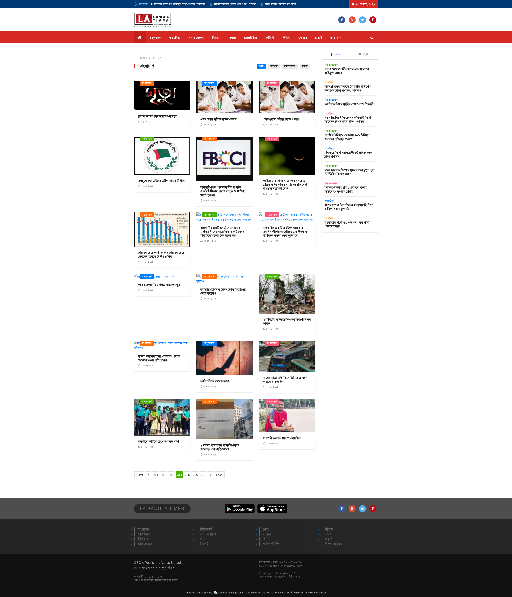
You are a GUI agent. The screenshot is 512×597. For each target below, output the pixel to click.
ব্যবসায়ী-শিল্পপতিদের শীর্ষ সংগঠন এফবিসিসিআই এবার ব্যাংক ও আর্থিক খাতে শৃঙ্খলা (222, 191)
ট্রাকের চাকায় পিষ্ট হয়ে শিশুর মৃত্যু (157, 116)
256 (195, 474)
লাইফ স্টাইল (271, 544)
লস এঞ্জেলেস (196, 38)
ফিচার (329, 529)
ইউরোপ (143, 539)
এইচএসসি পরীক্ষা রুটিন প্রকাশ (218, 119)
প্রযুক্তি (329, 539)
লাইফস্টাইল (289, 66)
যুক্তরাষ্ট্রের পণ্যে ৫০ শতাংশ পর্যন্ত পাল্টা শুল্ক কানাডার (347, 224)
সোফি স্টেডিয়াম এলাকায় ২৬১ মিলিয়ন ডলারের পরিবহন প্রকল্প (347, 137)
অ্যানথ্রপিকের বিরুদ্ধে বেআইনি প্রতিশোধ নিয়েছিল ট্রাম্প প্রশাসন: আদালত (154, 4)
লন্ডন (204, 539)
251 (155, 474)
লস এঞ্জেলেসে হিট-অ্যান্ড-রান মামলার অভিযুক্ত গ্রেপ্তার (347, 71)
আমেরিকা (175, 38)
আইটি (304, 66)
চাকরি (318, 38)
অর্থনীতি (270, 38)
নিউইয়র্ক (206, 529)
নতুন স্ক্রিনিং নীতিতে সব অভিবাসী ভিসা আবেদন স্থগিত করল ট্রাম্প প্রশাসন (289, 4)
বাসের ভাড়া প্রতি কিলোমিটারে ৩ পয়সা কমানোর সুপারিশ (285, 380)
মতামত (302, 38)
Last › (219, 474)
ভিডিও (286, 38)
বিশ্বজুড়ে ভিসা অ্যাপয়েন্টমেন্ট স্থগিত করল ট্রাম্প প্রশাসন (348, 155)
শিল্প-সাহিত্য (333, 544)
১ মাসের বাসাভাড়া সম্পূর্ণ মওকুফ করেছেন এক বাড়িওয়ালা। (219, 447)
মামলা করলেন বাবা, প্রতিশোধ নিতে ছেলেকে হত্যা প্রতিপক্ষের (159, 358)
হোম (144, 58)
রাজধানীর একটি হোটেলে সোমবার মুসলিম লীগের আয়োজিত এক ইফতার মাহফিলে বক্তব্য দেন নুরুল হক (222, 232)
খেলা (233, 38)
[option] (217, 4)
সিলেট (204, 544)
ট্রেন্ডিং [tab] (365, 54)
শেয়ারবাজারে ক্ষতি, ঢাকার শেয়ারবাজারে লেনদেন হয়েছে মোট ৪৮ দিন (161, 255)
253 (171, 474)
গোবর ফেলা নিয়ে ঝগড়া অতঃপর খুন (159, 285)
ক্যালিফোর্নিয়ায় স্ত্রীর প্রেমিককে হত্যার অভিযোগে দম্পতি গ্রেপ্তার (346, 189)
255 (187, 474)
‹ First (139, 474)
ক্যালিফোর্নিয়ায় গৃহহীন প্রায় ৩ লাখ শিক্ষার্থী (221, 4)
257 (203, 474)
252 (163, 474)
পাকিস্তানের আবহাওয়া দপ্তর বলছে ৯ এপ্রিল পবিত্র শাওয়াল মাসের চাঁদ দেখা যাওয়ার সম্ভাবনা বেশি (285, 185)
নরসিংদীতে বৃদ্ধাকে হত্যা (214, 381)
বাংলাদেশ (155, 38)
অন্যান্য (334, 38)
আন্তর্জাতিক (250, 38)
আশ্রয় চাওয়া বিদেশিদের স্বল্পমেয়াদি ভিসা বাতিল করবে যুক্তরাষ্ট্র (349, 207)
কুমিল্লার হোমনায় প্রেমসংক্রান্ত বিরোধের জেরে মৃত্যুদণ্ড (223, 291)
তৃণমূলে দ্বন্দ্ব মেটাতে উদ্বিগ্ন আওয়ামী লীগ (161, 181)
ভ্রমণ (328, 534)
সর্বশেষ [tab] (337, 54)
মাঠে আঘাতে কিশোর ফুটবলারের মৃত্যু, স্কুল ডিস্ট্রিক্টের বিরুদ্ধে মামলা (349, 172)
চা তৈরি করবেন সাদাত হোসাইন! (282, 438)
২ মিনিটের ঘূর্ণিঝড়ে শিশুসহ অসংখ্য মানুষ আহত (287, 321)
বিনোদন (217, 38)
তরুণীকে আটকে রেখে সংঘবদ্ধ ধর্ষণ (158, 441)
